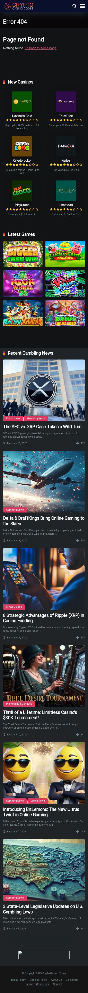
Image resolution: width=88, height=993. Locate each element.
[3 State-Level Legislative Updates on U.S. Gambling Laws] (44, 870)
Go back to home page (40, 48)
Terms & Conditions (37, 984)
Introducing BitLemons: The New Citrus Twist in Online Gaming (41, 812)
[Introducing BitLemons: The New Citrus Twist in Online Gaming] (44, 773)
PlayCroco (22, 205)
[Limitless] (66, 200)
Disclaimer (72, 979)
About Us (56, 979)
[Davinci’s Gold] (22, 111)
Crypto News (13, 418)
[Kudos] (66, 155)
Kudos (66, 160)
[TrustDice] (66, 111)
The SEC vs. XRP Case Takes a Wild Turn (42, 426)
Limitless (66, 205)
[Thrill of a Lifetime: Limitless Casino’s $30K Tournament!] (44, 676)
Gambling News (36, 418)
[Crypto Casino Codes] (18, 5)
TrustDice (66, 116)
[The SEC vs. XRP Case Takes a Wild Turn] (44, 390)
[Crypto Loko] (22, 155)
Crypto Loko (22, 160)
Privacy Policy (18, 979)
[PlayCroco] (22, 200)
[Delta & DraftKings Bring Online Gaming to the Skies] (44, 481)
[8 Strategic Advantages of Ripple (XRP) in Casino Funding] (44, 579)
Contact (57, 984)
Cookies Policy (38, 979)
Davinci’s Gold (22, 116)
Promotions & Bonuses (19, 703)
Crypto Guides (14, 606)
